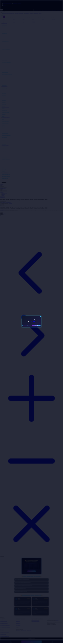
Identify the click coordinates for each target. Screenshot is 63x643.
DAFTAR (36, 325)
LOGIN (27, 325)
